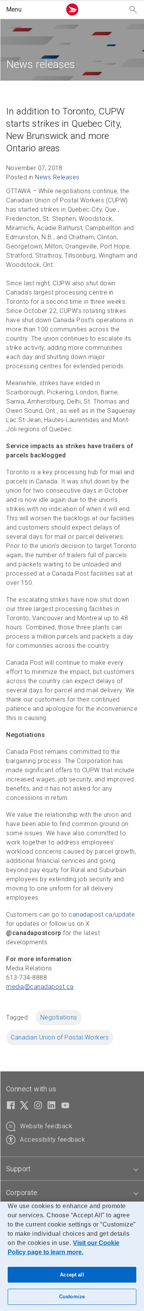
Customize (72, 1296)
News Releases (57, 177)
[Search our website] (133, 10)
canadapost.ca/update (102, 914)
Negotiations (58, 1017)
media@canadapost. (40, 986)
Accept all (72, 1275)
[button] (32, 9)
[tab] (72, 1169)
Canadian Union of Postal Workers (60, 1037)
